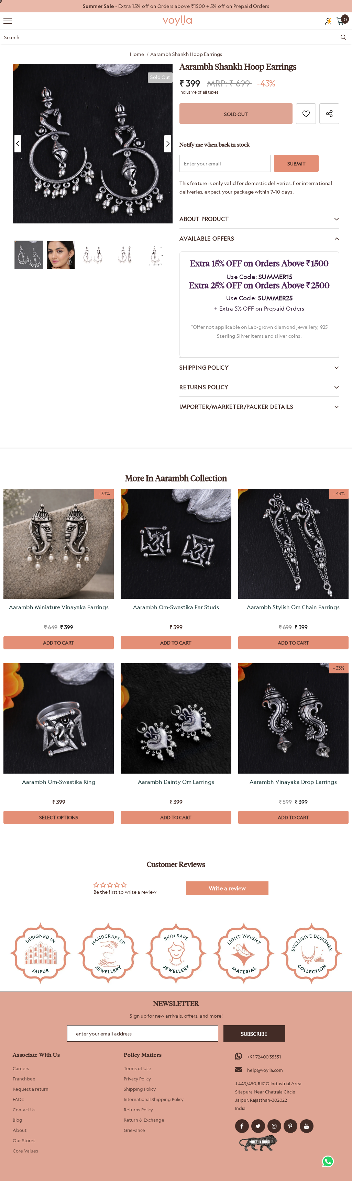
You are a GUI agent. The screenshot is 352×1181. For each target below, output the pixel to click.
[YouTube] (307, 1126)
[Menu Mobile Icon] (7, 21)
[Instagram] (274, 1126)
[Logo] (177, 20)
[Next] (167, 143)
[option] (176, 6)
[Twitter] (258, 1126)
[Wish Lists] (306, 113)
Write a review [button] (227, 888)
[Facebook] (242, 1126)
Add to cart (58, 642)
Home (137, 54)
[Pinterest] (290, 1126)
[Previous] (17, 143)
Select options (58, 817)
